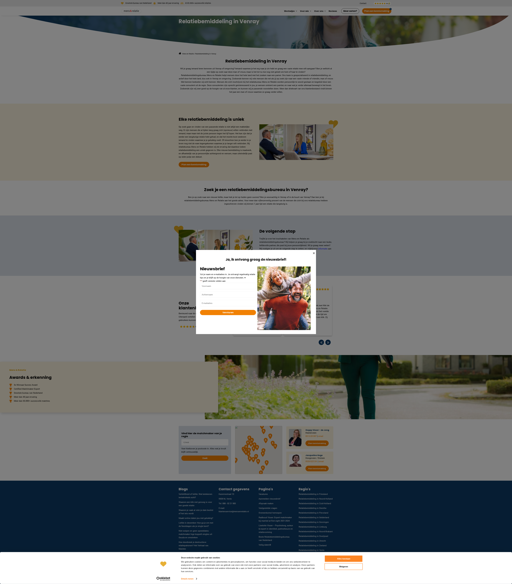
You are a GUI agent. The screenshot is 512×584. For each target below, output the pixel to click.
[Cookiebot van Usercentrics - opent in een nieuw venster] (163, 579)
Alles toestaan (343, 559)
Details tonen (187, 579)
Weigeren (343, 566)
